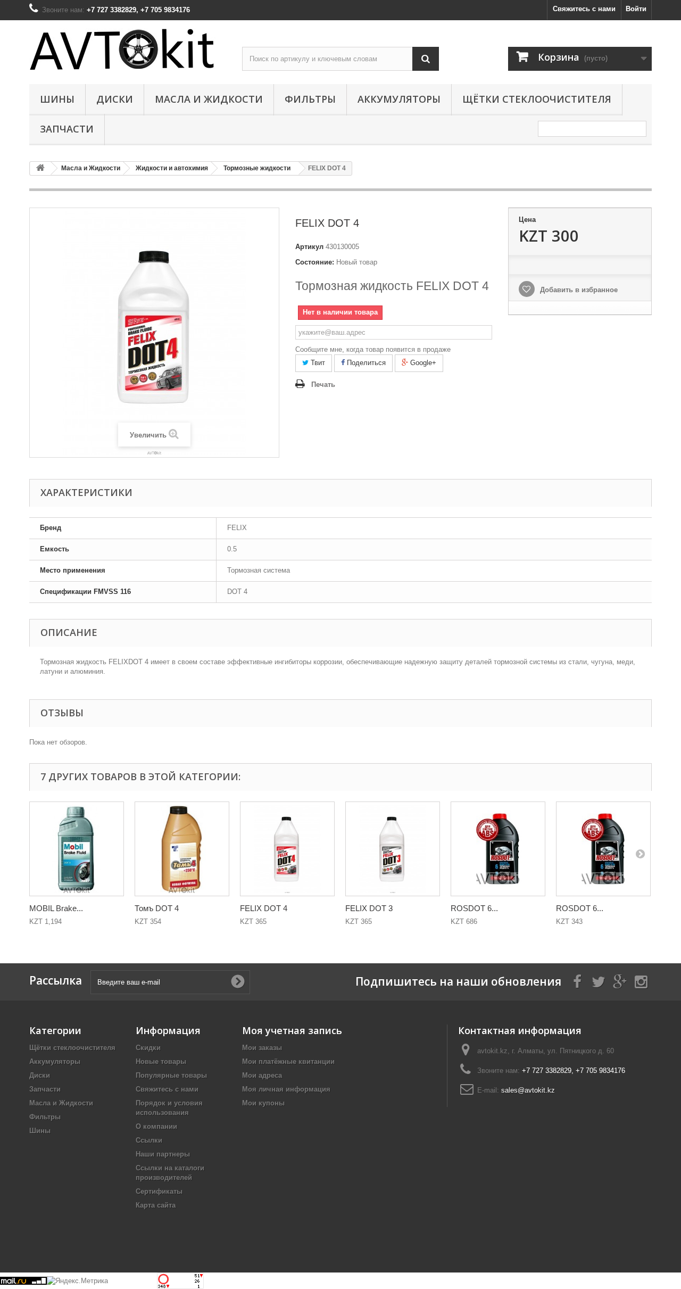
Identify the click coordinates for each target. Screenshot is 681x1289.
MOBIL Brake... (56, 908)
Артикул (309, 247)
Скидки (148, 1048)
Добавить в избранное (578, 290)
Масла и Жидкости (209, 99)
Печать (323, 385)
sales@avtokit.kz (528, 1090)
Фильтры (310, 99)
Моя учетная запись (292, 1030)
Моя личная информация (286, 1089)
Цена (527, 220)
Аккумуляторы (399, 99)
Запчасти (67, 128)
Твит (317, 363)
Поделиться (365, 363)
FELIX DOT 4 (263, 908)
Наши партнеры (163, 1154)
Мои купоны (263, 1103)
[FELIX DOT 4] (287, 849)
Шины (57, 99)
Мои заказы (262, 1048)
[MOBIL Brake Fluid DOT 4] (76, 849)
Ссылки (149, 1140)
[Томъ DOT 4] (182, 849)
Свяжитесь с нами (584, 9)
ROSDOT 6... (474, 908)
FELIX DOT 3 (369, 908)
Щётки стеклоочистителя (536, 99)
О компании (156, 1126)
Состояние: (314, 262)
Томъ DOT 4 (157, 908)
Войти (636, 9)
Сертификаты (159, 1191)
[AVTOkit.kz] (127, 49)
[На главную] (40, 168)
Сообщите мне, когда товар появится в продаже (373, 349)
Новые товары (161, 1061)
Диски (114, 99)
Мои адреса (262, 1075)
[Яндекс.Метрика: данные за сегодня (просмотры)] (77, 1281)
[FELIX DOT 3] (392, 849)
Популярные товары (171, 1075)
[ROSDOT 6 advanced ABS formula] (498, 849)
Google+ (422, 363)
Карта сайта (156, 1205)
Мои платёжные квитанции (288, 1061)
